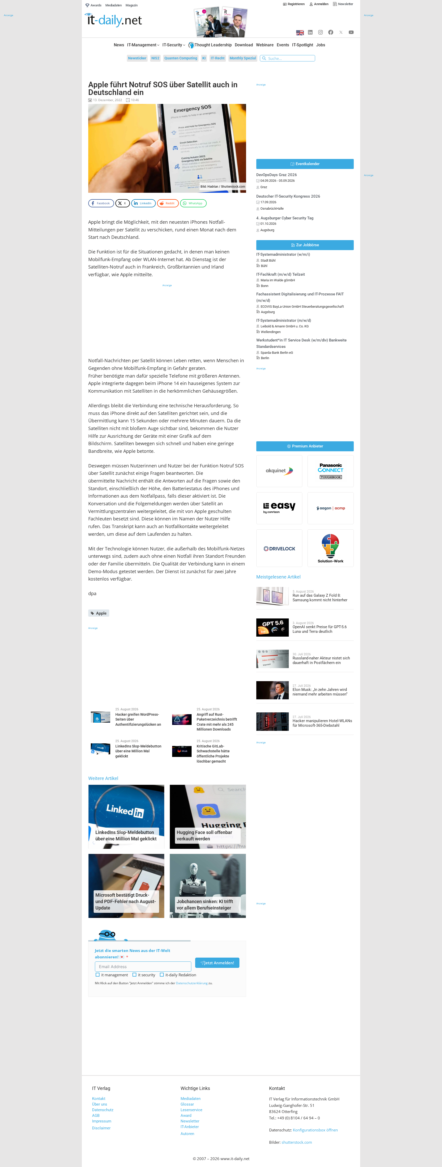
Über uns (99, 1104)
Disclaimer (101, 1128)
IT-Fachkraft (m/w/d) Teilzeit (280, 274)
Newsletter (190, 1121)
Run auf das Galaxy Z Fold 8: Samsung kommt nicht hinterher (320, 597)
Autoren (187, 1133)
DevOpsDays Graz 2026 (276, 175)
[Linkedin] (310, 32)
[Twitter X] (341, 32)
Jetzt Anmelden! (219, 962)
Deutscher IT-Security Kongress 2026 (288, 196)
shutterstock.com (297, 1142)
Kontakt (98, 1098)
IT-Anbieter (190, 1127)
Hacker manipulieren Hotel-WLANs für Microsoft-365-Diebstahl (322, 723)
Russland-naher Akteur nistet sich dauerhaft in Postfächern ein (321, 660)
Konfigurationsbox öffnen (315, 1129)
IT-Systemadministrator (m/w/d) (283, 320)
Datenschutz (102, 1110)
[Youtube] (351, 32)
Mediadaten (191, 1098)
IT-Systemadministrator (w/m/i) (283, 254)
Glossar (187, 1104)
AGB (96, 1115)
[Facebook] (331, 32)
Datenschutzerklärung (192, 983)
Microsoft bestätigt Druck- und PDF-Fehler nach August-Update (125, 901)
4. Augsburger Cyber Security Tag (285, 218)
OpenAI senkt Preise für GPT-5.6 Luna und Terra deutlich (320, 629)
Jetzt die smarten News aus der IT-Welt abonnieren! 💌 (132, 953)
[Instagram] (320, 32)
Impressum (101, 1121)
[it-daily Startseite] (122, 20)
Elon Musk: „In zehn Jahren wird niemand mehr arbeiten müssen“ (320, 692)
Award (186, 1115)
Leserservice (191, 1110)
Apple (101, 613)
